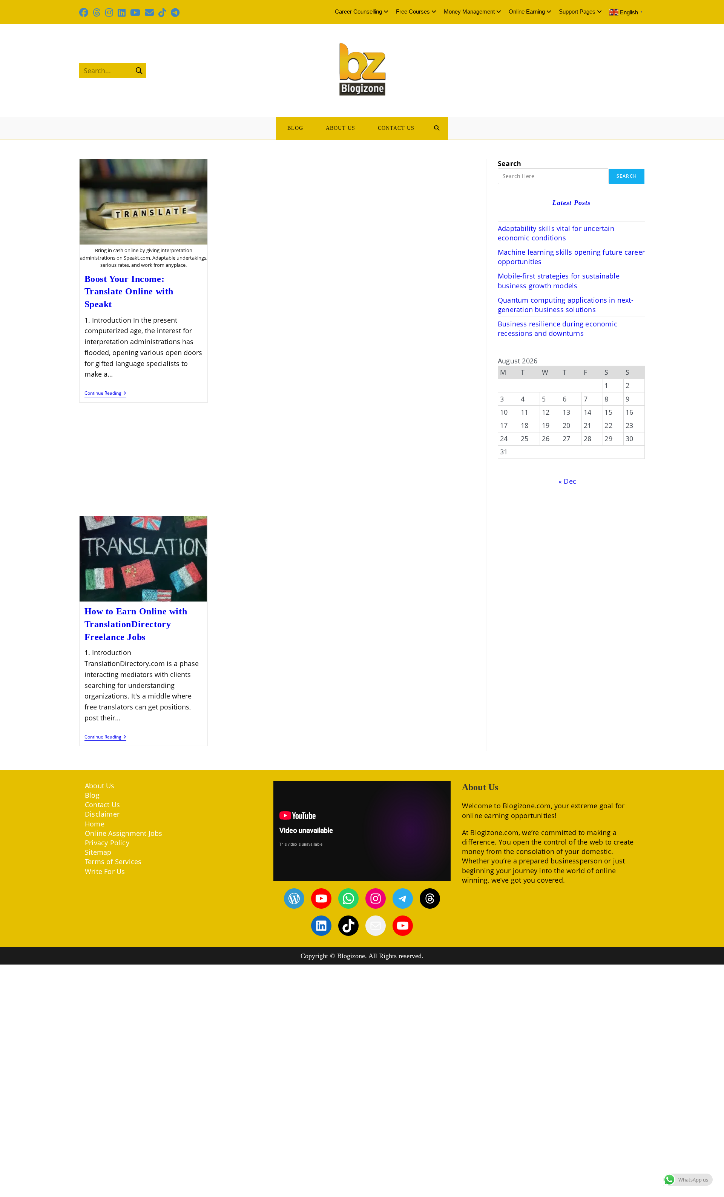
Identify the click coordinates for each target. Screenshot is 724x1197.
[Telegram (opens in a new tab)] (175, 12)
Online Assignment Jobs (123, 833)
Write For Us (105, 871)
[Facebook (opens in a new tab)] (84, 12)
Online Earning (527, 11)
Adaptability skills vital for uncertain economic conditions (556, 233)
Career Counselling (358, 11)
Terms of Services (113, 861)
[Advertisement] (277, 460)
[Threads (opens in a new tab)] (96, 12)
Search (509, 163)
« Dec (567, 481)
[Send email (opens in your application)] (149, 12)
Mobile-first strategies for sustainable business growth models (559, 280)
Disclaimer (102, 814)
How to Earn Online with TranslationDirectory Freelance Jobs (135, 624)
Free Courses (413, 11)
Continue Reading (105, 394)
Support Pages (577, 11)
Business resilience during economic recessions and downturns (557, 328)
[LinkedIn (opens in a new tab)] (121, 12)
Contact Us (102, 804)
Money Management (469, 11)
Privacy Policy (107, 842)
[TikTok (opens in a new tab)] (162, 12)
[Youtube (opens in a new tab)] (135, 12)
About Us (100, 785)
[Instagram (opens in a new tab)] (109, 12)
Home (94, 823)
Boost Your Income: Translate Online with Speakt (129, 291)
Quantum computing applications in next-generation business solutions (566, 304)
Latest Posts (571, 202)
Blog (92, 795)
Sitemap (98, 852)
